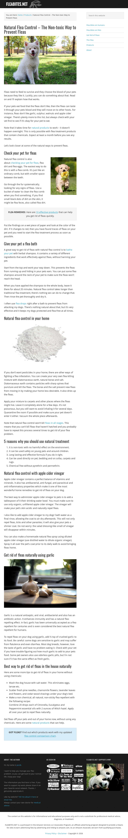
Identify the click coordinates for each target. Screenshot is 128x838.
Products (90, 45)
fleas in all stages (54, 422)
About (89, 50)
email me (8, 800)
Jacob (19, 765)
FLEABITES (64, 4)
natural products (40, 127)
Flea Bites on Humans (95, 25)
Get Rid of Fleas (93, 35)
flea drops (21, 303)
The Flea (90, 40)
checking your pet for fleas (25, 162)
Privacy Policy (50, 833)
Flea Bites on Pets (93, 30)
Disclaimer (62, 833)
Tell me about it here (27, 797)
